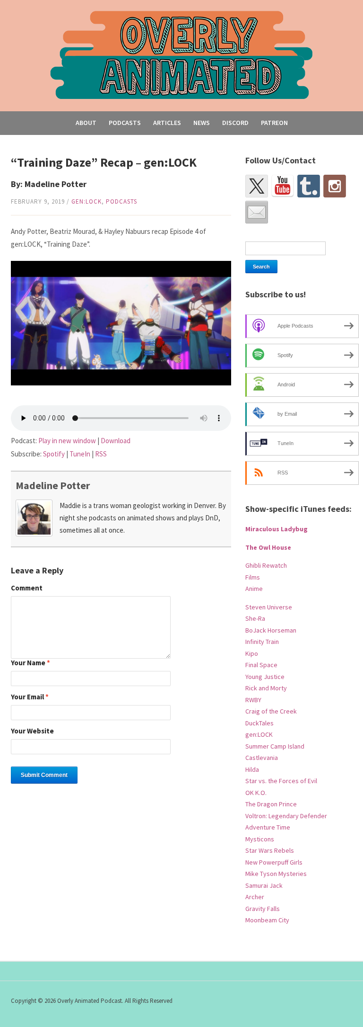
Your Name (30, 663)
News (201, 122)
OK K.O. (256, 792)
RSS (101, 453)
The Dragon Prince (271, 804)
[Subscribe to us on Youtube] (282, 186)
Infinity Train (262, 641)
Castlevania (261, 757)
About (86, 122)
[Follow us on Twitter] (256, 186)
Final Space (261, 665)
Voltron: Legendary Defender (286, 816)
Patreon (274, 122)
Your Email (30, 697)
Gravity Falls (262, 908)
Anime (254, 588)
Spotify (54, 453)
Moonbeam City (267, 920)
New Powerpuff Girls (273, 862)
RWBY (253, 700)
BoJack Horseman (270, 630)
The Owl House (268, 547)
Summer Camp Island (274, 746)
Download (115, 440)
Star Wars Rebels (269, 850)
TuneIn (79, 453)
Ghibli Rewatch (266, 565)
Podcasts (125, 122)
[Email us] (256, 212)
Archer (254, 897)
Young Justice (265, 676)
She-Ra (255, 618)
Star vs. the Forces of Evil (281, 781)
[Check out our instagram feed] (334, 186)
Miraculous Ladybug (276, 529)
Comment (27, 588)
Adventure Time (267, 827)
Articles (167, 122)
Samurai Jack (264, 885)
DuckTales (259, 723)
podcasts (121, 201)
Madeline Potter (53, 485)
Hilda (252, 769)
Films (252, 577)
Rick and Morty (266, 688)
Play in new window (67, 440)
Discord (235, 122)
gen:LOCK (86, 201)
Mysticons (259, 839)
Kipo (251, 653)
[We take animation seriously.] (182, 54)
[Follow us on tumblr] (308, 186)
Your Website (32, 731)
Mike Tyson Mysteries (276, 873)
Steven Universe (268, 607)
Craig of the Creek (271, 711)
